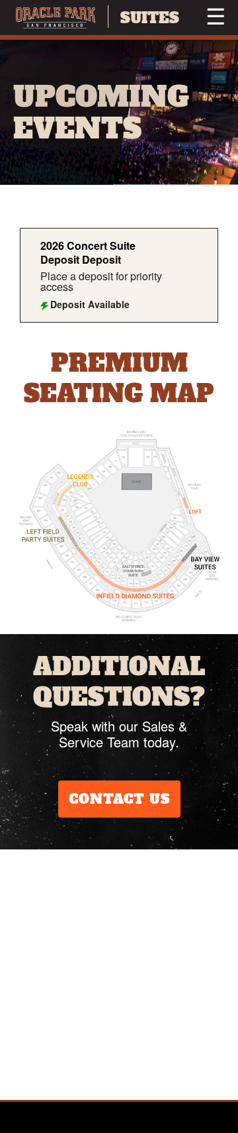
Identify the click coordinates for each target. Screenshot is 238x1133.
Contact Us (119, 799)
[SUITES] (55, 17)
